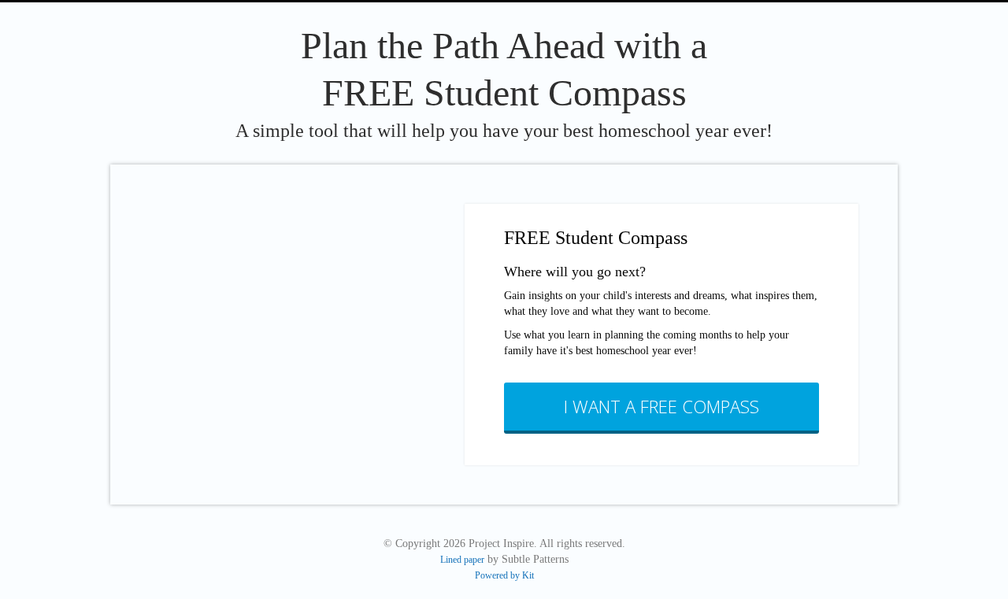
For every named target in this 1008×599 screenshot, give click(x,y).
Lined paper (462, 559)
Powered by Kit (504, 575)
